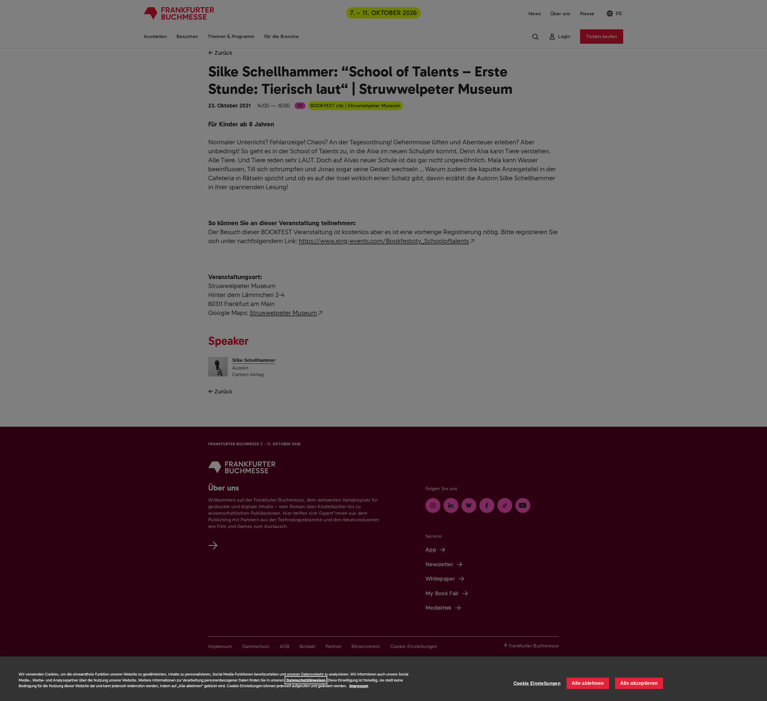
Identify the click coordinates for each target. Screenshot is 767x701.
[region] (383, 678)
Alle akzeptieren (639, 683)
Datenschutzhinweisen (305, 680)
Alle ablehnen (588, 683)
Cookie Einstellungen (537, 683)
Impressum (358, 686)
